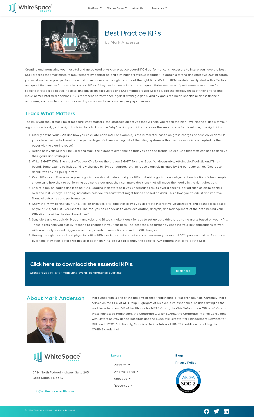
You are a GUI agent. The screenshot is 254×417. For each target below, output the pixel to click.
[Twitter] (216, 411)
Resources (158, 8)
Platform (93, 8)
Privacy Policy (185, 362)
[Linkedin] (226, 411)
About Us (137, 8)
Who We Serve (115, 8)
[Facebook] (206, 411)
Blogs (179, 355)
